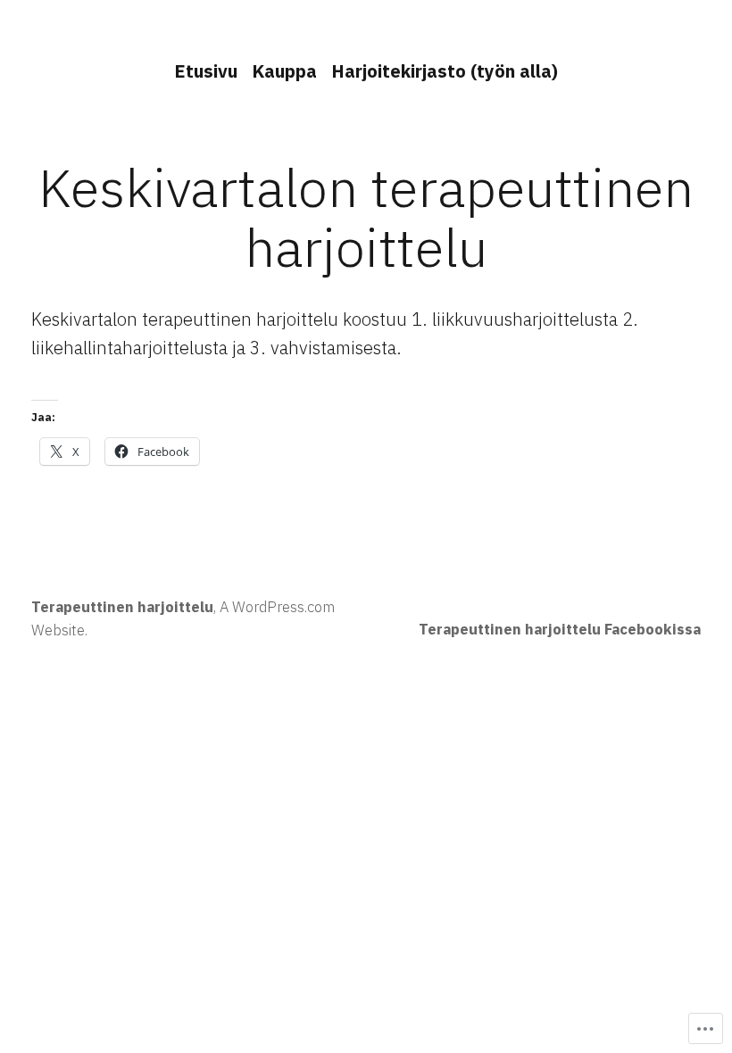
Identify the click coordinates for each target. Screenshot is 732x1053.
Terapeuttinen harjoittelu (122, 607)
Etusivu (205, 71)
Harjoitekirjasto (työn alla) (444, 71)
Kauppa (284, 71)
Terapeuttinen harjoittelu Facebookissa (560, 629)
